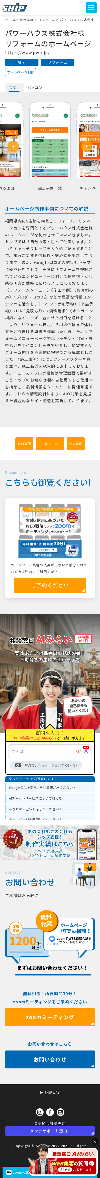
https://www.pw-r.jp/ (27, 52)
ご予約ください (50, 585)
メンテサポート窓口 (49, 1130)
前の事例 (24, 443)
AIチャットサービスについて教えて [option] (35, 798)
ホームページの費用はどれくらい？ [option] (35, 819)
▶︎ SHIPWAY (50, 1092)
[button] (13, 146)
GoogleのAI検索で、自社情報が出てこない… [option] (42, 787)
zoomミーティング (50, 1017)
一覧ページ (50, 443)
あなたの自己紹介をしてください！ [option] (35, 808)
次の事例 (75, 443)
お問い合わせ (50, 1059)
